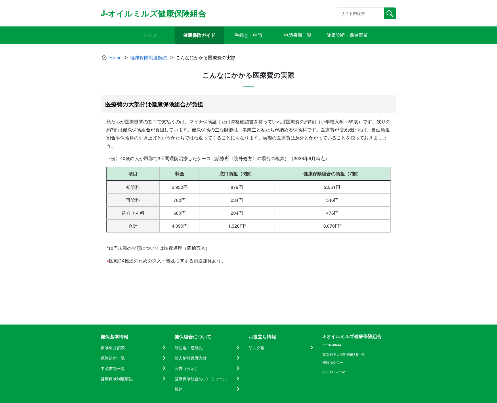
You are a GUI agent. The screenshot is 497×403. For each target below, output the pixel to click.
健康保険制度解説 (148, 57)
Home (115, 57)
